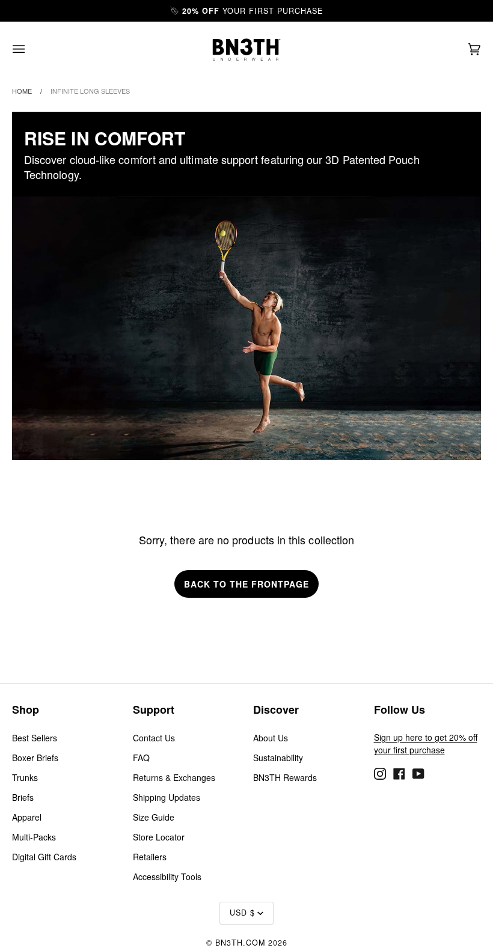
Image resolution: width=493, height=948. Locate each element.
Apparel (26, 817)
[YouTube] (418, 772)
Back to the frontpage (246, 584)
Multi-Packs (34, 837)
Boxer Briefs (35, 758)
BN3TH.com (240, 942)
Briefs (23, 797)
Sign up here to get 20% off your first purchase (425, 743)
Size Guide (153, 817)
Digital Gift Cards (44, 857)
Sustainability (278, 758)
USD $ (242, 912)
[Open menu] (31, 49)
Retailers (150, 857)
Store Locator (159, 837)
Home (22, 91)
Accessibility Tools (167, 877)
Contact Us (154, 738)
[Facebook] (399, 772)
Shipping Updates (166, 797)
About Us (270, 738)
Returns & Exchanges (174, 777)
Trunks (25, 777)
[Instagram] (380, 772)
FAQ (141, 758)
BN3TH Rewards (285, 777)
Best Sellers (34, 738)
